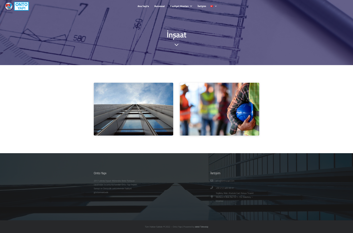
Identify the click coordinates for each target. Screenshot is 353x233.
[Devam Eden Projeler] (219, 109)
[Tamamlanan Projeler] (133, 109)
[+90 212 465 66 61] (213, 188)
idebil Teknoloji (201, 226)
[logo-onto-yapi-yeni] (16, 6)
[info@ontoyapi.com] (213, 181)
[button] (213, 6)
